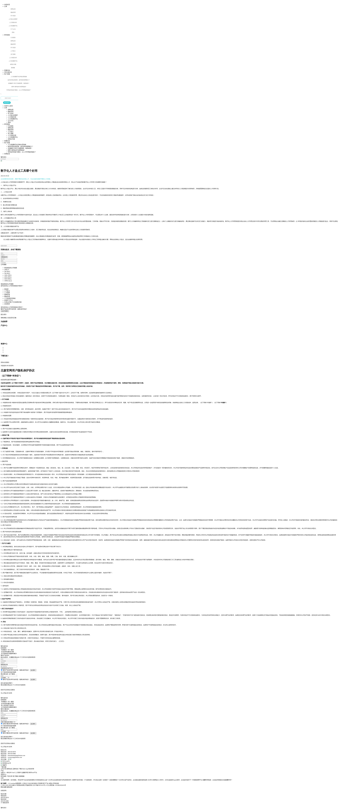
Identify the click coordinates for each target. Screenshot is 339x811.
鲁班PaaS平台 (33, 772)
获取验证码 (4, 257)
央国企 (51, 783)
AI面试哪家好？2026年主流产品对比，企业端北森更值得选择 (128, 780)
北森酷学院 (24, 772)
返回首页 (7, 102)
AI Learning (11, 783)
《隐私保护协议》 (24, 670)
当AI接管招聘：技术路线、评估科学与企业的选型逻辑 (18, 780)
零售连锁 (56, 783)
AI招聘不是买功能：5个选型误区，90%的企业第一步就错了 (90, 780)
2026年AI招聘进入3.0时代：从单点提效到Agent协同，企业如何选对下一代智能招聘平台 (175, 780)
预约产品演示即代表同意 (14, 309)
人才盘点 (24, 783)
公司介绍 (3, 769)
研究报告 (3, 776)
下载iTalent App (23, 769)
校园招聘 (18, 783)
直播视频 (21, 776)
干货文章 (9, 776)
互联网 (40, 783)
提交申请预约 (4, 311)
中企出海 (30, 783)
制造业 (35, 783)
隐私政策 (9, 787)
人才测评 (18, 772)
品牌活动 (15, 769)
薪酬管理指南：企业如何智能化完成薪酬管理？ (217, 780)
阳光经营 (31, 769)
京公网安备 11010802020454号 (56, 785)
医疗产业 (46, 783)
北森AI (3, 772)
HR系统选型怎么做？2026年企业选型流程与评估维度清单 (53, 780)
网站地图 (3, 787)
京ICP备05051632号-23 (40, 785)
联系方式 (3, 750)
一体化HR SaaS (10, 772)
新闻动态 (9, 769)
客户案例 (15, 776)
